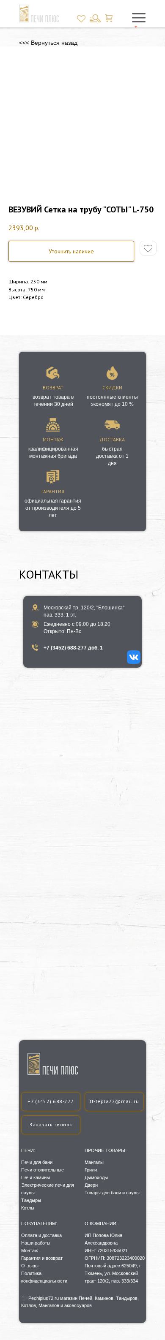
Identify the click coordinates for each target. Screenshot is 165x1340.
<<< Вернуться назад (48, 42)
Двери (91, 1185)
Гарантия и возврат (42, 1258)
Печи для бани (36, 1162)
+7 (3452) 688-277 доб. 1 (73, 648)
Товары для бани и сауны (112, 1192)
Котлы (27, 1207)
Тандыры (31, 1200)
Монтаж (29, 1250)
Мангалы (94, 1162)
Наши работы (35, 1242)
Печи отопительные (42, 1169)
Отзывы (29, 1265)
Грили (91, 1169)
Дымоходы (96, 1177)
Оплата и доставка (41, 1235)
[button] (50, 1124)
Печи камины (35, 1177)
